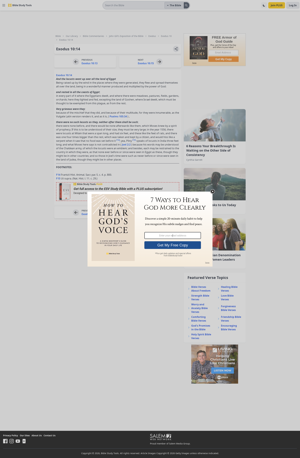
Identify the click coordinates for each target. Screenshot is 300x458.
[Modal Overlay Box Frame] (150, 229)
